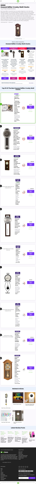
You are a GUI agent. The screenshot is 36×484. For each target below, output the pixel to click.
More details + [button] (31, 111)
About (2, 468)
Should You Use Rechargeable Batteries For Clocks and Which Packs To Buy (25, 440)
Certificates (2, 479)
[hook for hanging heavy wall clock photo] (4, 433)
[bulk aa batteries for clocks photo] (18, 433)
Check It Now (30, 107)
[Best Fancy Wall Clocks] (6, 392)
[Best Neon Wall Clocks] (6, 410)
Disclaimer (2, 477)
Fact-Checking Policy (4, 475)
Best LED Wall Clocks (17, 404)
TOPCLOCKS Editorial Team (4, 22)
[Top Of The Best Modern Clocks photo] (4, 451)
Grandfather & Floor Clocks (23, 456)
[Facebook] (19, 467)
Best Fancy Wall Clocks (6, 408)
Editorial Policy (3, 474)
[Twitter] (23, 467)
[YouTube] (25, 467)
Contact (2, 472)
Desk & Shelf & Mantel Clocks (23, 455)
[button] (35, 478)
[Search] (35, 1)
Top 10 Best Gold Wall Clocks (17, 423)
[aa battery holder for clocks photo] (11, 433)
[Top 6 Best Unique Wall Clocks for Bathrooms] (29, 392)
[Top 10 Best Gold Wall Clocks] (18, 410)
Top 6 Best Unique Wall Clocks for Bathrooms (29, 405)
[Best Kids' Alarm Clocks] (32, 434)
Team (2, 469)
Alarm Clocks (21, 451)
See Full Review (5, 78)
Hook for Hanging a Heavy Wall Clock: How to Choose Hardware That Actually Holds (4, 440)
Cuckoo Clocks (21, 454)
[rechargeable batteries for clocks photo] (25, 433)
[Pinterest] (27, 467)
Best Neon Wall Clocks (6, 422)
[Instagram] (21, 467)
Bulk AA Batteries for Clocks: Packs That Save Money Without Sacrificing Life (18, 439)
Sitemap (2, 473)
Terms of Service (3, 478)
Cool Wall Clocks (3, 5)
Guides (20, 459)
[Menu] (1, 1)
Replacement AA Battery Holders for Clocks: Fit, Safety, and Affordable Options (11, 440)
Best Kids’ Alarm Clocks (32, 441)
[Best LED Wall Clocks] (18, 392)
